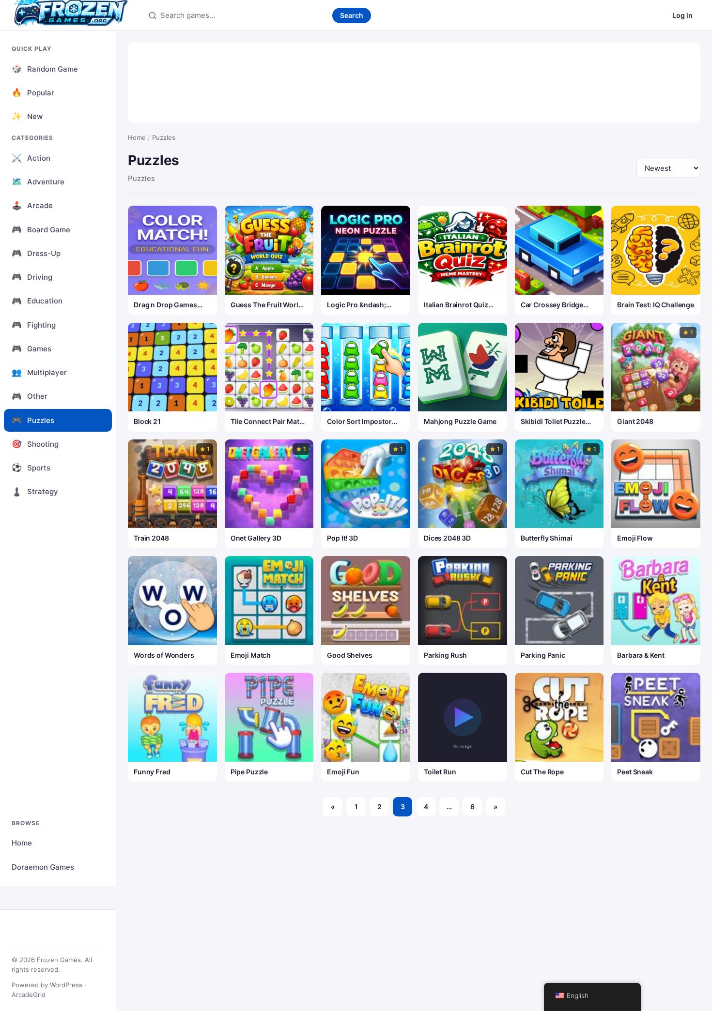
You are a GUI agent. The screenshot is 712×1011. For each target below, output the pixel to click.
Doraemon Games (43, 867)
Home (22, 842)
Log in (682, 15)
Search (351, 15)
